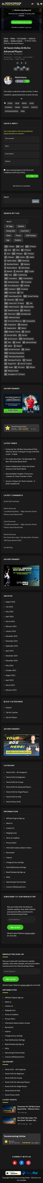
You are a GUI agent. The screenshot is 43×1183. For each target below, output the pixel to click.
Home (6, 38)
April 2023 (10, 680)
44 (27, 81)
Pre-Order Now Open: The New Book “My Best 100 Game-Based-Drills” (21, 460)
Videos (12, 38)
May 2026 (9, 612)
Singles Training (16, 41)
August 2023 (10, 675)
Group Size (10, 231)
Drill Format (30, 235)
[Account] (41, 4)
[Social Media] (14, 1163)
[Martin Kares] (8, 80)
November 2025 (12, 641)
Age (7, 240)
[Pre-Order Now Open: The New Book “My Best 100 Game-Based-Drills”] (9, 1120)
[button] (21, 862)
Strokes (21, 226)
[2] (16, 69)
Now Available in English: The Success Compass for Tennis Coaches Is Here (19, 475)
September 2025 (12, 646)
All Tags (9, 226)
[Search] (38, 4)
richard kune (8, 521)
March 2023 (10, 685)
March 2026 (10, 621)
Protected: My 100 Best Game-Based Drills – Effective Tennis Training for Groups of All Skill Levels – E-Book (22, 451)
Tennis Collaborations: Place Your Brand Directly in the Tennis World (20, 467)
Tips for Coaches (12, 712)
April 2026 (10, 616)
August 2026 (10, 602)
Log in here (28, 27)
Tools (8, 235)
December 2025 (12, 636)
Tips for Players (11, 717)
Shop (17, 501)
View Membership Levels (21, 22)
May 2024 (9, 665)
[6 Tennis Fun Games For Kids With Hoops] (25, 63)
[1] (21, 69)
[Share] (27, 69)
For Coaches (22, 38)
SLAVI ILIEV (8, 501)
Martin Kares (21, 77)
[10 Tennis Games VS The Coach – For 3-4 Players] (21, 63)
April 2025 (10, 651)
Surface (18, 240)
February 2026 (11, 626)
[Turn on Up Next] (17, 63)
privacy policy (30, 933)
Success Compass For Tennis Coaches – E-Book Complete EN (21, 482)
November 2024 (12, 661)
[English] (32, 3)
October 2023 (11, 670)
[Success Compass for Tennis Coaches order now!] (21, 403)
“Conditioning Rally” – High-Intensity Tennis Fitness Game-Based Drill (20, 512)
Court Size (25, 231)
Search (6, 197)
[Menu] (3, 4)
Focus (18, 235)
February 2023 (11, 690)
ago (9, 54)
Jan (5, 547)
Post (32, 176)
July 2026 (9, 607)
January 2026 (11, 631)
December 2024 (12, 656)
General (9, 708)
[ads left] (21, 745)
